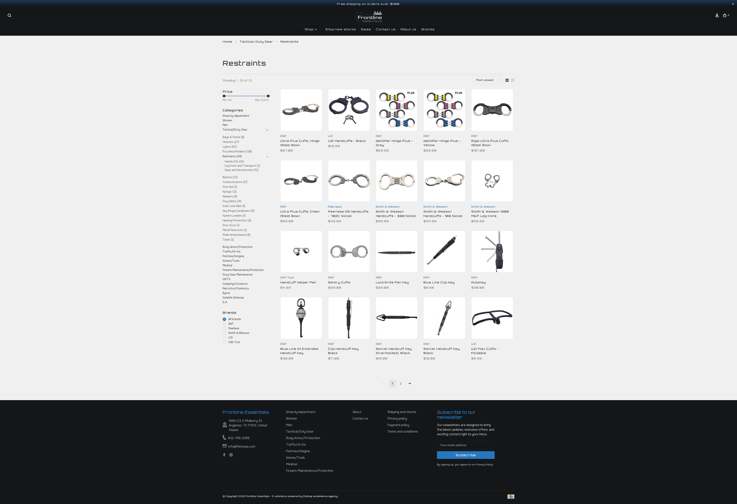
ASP (231, 323)
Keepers (230, 196)
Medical (227, 265)
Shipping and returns (401, 412)
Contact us (386, 29)
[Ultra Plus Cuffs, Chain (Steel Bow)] (301, 181)
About (357, 412)
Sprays (230, 191)
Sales (366, 29)
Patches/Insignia (233, 256)
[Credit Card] (510, 498)
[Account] (717, 15)
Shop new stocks (340, 29)
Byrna (226, 293)
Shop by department (236, 116)
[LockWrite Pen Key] (397, 252)
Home (227, 41)
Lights (230, 146)
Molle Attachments (236, 235)
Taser (228, 239)
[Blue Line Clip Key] (444, 252)
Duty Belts (232, 201)
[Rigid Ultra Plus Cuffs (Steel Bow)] (492, 110)
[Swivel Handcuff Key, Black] (444, 318)
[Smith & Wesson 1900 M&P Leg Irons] (492, 181)
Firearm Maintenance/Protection (243, 270)
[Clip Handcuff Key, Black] (349, 318)
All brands (234, 319)
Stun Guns (231, 225)
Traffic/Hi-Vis (231, 251)
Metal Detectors (235, 230)
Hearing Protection (237, 220)
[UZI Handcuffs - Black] (349, 110)
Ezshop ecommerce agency (320, 496)
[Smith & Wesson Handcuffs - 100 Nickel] (444, 181)
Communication (235, 182)
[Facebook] (224, 455)
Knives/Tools (231, 260)
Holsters (231, 142)
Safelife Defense (233, 297)
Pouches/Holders (237, 151)
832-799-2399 (239, 438)
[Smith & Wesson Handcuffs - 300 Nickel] (397, 181)
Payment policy (398, 425)
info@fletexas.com (241, 446)
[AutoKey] (492, 252)
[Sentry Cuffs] (349, 252)
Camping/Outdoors (235, 284)
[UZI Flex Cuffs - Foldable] (492, 318)
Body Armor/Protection (238, 247)
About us (408, 29)
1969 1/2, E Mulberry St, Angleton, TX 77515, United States (248, 425)
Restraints (289, 41)
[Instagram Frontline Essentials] (231, 455)
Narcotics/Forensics (236, 288)
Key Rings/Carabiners (238, 211)
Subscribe (466, 455)
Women (227, 120)
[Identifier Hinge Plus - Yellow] (444, 110)
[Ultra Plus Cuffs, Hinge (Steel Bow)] (301, 110)
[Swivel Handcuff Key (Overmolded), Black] (397, 318)
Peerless (233, 328)
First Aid (230, 187)
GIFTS (227, 279)
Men (225, 125)
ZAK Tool (234, 342)
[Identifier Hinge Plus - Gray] (397, 110)
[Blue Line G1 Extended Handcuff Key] (301, 318)
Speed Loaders (234, 215)
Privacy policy (397, 418)
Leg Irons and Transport (242, 165)
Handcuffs (234, 161)
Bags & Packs (233, 137)
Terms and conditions (402, 432)
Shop (310, 29)
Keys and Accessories (241, 170)
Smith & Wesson (238, 333)
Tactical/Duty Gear (256, 41)
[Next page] (409, 384)
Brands (428, 29)
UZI (230, 337)
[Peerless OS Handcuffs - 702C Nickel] (349, 181)
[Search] (10, 15)
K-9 (225, 302)
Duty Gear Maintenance (238, 274)
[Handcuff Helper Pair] (301, 252)
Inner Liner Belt (234, 206)
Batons (230, 177)
